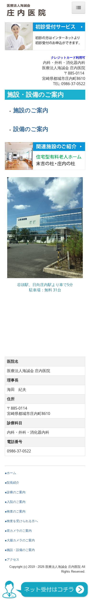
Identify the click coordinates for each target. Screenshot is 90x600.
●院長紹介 (12, 482)
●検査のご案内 (15, 511)
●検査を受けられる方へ (21, 521)
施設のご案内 (30, 110)
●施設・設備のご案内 (20, 550)
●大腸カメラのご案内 (20, 540)
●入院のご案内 (15, 502)
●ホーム (10, 473)
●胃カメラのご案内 (18, 530)
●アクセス (12, 559)
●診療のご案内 (15, 492)
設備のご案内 (30, 129)
